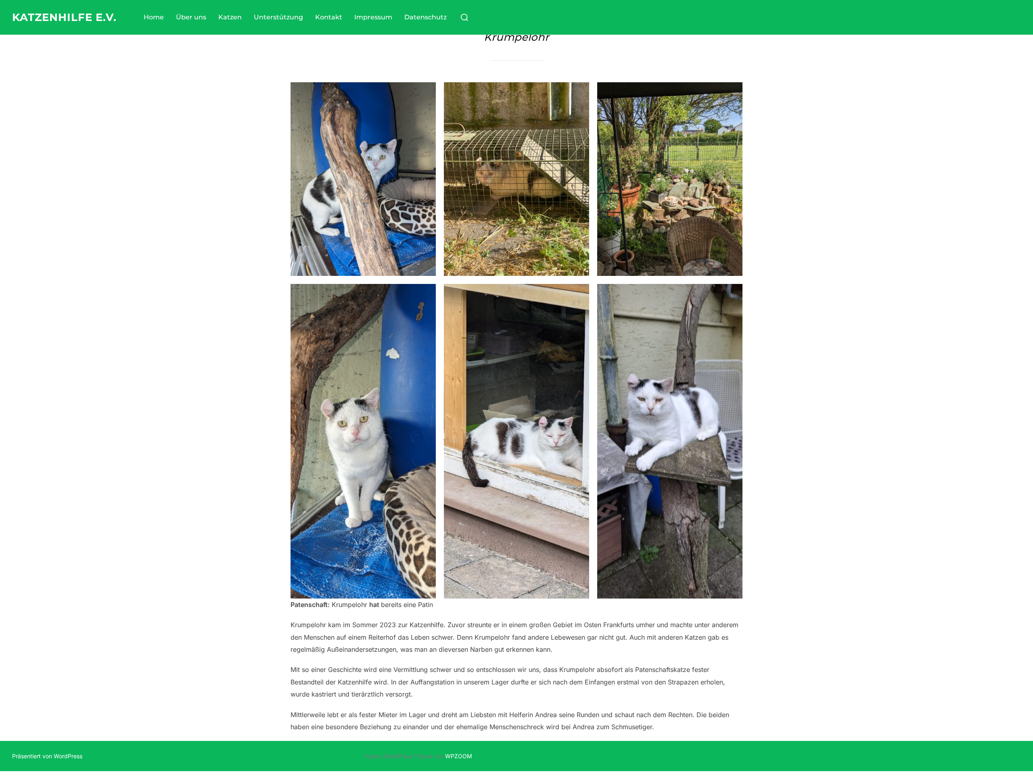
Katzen (230, 17)
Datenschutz (425, 17)
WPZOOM (458, 756)
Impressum (373, 17)
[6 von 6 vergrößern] (732, 294)
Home (154, 17)
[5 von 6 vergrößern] (579, 294)
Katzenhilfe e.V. (64, 17)
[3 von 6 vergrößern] (732, 93)
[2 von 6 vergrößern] (579, 93)
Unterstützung (278, 17)
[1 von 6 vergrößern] (425, 93)
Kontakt (328, 17)
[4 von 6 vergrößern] (425, 294)
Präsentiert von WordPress (47, 756)
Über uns (191, 17)
